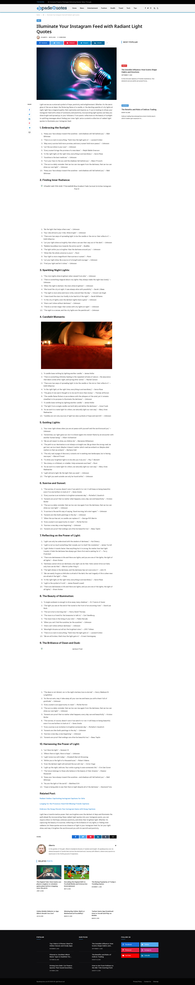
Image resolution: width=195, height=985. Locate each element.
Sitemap (155, 981)
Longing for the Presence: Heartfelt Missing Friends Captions (64, 804)
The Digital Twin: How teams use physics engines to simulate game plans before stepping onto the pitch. (49, 885)
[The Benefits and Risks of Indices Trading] (139, 96)
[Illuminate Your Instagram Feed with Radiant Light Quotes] (77, 73)
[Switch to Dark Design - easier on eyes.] (157, 8)
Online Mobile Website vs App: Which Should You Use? (48, 912)
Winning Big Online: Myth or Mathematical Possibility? (74, 912)
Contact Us (147, 981)
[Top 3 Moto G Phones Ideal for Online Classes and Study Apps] (42, 946)
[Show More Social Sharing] (107, 43)
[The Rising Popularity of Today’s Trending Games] (104, 872)
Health (112, 8)
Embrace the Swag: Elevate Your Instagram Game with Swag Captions (67, 809)
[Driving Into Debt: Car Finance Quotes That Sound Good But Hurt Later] (42, 968)
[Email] (29, 132)
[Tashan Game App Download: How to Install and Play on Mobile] (104, 901)
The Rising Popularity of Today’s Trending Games (104, 883)
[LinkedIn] (29, 119)
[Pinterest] (29, 123)
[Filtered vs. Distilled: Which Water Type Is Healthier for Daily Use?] (42, 957)
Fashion (104, 8)
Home (74, 8)
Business (125, 105)
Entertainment (92, 8)
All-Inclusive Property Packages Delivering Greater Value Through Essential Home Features (70, 2)
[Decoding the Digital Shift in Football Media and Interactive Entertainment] (76, 872)
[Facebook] (29, 110)
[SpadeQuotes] (52, 8)
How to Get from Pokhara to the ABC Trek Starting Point (102, 967)
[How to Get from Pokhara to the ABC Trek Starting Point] (84, 968)
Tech (128, 8)
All (39, 20)
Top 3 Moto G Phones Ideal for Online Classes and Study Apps (61, 945)
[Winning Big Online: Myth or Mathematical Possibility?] (76, 901)
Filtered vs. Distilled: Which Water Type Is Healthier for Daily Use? (60, 956)
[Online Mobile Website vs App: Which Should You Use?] (49, 901)
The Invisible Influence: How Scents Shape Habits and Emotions (139, 71)
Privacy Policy (137, 981)
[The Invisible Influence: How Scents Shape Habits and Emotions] (139, 56)
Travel (121, 8)
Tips (135, 8)
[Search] (154, 8)
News (82, 8)
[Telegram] (29, 128)
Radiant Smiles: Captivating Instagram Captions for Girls (62, 798)
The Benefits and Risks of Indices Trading (138, 109)
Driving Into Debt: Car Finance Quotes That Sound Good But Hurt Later (61, 967)
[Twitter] (29, 114)
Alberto (44, 37)
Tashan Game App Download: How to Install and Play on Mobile (103, 913)
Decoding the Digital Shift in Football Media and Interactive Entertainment (75, 884)
